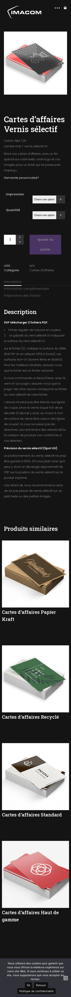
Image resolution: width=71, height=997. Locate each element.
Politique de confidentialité (36, 991)
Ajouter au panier (45, 245)
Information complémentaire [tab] (26, 289)
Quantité (13, 210)
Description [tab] (12, 282)
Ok (28, 985)
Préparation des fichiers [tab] (22, 296)
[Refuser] (65, 978)
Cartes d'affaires (42, 270)
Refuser (41, 985)
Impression (15, 194)
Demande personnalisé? (22, 178)
